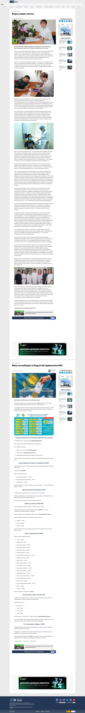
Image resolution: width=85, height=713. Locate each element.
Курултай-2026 (25, 641)
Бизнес (31, 6)
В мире (63, 6)
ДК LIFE (79, 6)
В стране (57, 6)
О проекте (38, 711)
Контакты (47, 711)
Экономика (4, 6)
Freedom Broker (39, 6)
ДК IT (68, 6)
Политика (11, 6)
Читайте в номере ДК (49, 6)
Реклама (42, 711)
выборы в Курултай (18, 641)
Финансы (26, 6)
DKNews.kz (43, 404)
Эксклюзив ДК (18, 6)
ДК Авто (73, 6)
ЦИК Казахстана (33, 641)
